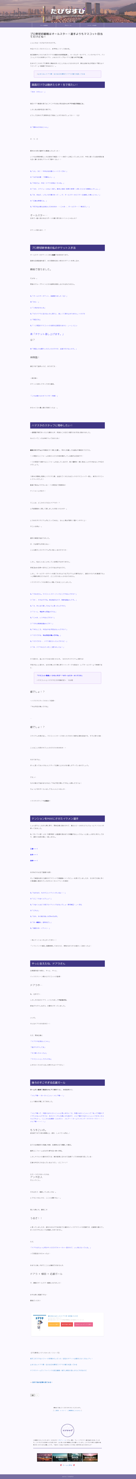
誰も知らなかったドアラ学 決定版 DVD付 (63, 1316)
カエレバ (58, 1318)
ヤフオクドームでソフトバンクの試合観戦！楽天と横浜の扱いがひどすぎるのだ (58, 1370)
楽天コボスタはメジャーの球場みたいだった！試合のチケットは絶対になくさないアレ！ (61, 1359)
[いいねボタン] (32, 1395)
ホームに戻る (67, 1465)
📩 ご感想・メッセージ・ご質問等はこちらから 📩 (67, 1410)
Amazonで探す (54, 1324)
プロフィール (62, 1440)
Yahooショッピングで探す (83, 1324)
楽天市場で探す (67, 1324)
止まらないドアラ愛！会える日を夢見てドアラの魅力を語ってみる (61, 74)
